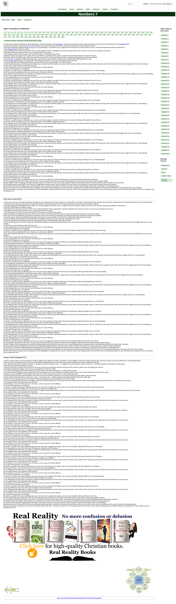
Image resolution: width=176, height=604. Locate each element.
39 (5, 34)
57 (79, 34)
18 (68, 32)
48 (42, 34)
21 (81, 32)
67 (121, 34)
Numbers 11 (165, 66)
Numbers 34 (165, 146)
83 (38, 37)
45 (30, 34)
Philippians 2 (165, 165)
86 (50, 37)
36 (143, 32)
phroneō (164, 169)
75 (5, 37)
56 (75, 34)
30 (118, 32)
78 (17, 37)
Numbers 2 (165, 39)
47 (38, 34)
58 (83, 34)
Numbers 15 (165, 80)
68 (125, 34)
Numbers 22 (165, 105)
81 (30, 37)
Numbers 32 (165, 140)
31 (122, 32)
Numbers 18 (165, 91)
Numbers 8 (165, 56)
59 (88, 34)
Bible (87, 9)
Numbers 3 (165, 42)
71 (137, 34)
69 (129, 34)
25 (97, 32)
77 (13, 37)
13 (48, 32)
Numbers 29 (165, 129)
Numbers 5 (165, 49)
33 (130, 32)
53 (63, 34)
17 (64, 32)
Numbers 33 (165, 143)
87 (55, 37)
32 (126, 32)
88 (59, 37)
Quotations (114, 9)
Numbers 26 (165, 119)
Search (146, 4)
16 (60, 32)
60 (92, 34)
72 (141, 34)
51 (55, 34)
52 (59, 34)
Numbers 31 (165, 136)
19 (73, 32)
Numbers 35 (165, 150)
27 (106, 32)
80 (26, 37)
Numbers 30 (165, 133)
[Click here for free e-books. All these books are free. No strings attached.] (71, 564)
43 (22, 34)
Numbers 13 (165, 73)
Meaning (79, 9)
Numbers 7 (28, 20)
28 (110, 32)
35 (139, 32)
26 (101, 32)
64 (108, 34)
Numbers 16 (165, 84)
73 (145, 34)
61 (96, 34)
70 (133, 34)
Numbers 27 (165, 122)
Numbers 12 (165, 70)
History (105, 9)
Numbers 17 (165, 87)
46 (34, 34)
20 (77, 32)
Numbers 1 (165, 35)
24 (93, 32)
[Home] (5, 4)
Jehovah (32, 47)
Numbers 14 (165, 77)
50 (50, 34)
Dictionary (96, 9)
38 (151, 32)
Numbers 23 (165, 108)
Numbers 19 (165, 94)
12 (44, 32)
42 (17, 34)
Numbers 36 (165, 153)
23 (89, 32)
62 (100, 34)
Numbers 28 (165, 126)
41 (13, 34)
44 (26, 34)
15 (56, 32)
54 (67, 34)
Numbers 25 (165, 115)
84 (42, 37)
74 (149, 34)
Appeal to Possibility (164, 180)
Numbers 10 (165, 63)
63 (104, 34)
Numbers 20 (165, 98)
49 (46, 34)
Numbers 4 (165, 45)
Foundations (62, 9)
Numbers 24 (165, 112)
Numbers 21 (165, 101)
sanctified (59, 44)
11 (40, 32)
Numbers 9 (165, 59)
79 (22, 37)
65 (112, 34)
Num (19, 20)
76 (9, 37)
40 (9, 34)
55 (71, 34)
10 (36, 32)
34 (134, 32)
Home (71, 9)
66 (116, 34)
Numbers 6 (165, 52)
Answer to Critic (166, 176)
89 (63, 37)
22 (85, 32)
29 (114, 32)
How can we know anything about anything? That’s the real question (79, 598)
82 (34, 37)
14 (52, 32)
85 (46, 37)
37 (147, 32)
